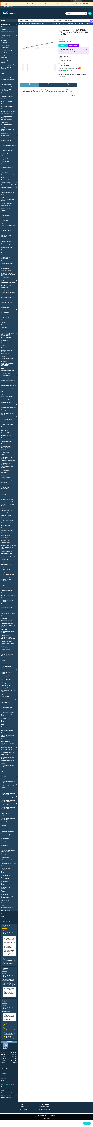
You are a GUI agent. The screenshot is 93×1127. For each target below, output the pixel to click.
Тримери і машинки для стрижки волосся (6, 93)
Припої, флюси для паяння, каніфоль (7, 200)
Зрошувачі (3, 763)
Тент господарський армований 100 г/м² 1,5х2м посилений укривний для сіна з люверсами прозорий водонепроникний (9, 992)
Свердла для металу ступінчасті (6, 604)
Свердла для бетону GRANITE (8, 704)
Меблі (2, 252)
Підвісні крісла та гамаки (7, 319)
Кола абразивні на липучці (7, 730)
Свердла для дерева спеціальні (6, 869)
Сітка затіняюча (5, 40)
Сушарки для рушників (6, 310)
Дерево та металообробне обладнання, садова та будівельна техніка (7, 334)
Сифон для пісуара (5, 238)
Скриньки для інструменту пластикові (7, 32)
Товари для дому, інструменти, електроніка (7, 727)
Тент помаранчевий (6, 679)
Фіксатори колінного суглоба (8, 111)
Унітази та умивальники (7, 405)
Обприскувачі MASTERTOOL (7, 358)
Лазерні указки (4, 122)
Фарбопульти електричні (7, 396)
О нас (42, 20)
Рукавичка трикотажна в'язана (8, 407)
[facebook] (72, 95)
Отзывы (3, 916)
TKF (2, 37)
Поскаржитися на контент (42, 1116)
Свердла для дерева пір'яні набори (7, 744)
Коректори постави (5, 215)
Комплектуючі (4, 732)
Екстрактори (4, 482)
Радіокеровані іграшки (6, 641)
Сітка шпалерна (5, 213)
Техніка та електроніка (6, 375)
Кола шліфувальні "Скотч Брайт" (7, 548)
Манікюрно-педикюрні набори (8, 65)
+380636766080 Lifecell (44, 1107)
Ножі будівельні (5, 312)
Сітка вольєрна (4, 143)
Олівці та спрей (5, 249)
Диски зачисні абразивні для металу (8, 790)
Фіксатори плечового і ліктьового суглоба (6, 244)
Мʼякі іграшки (4, 55)
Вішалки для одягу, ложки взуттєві (7, 632)
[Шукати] (85, 13)
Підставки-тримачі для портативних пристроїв (6, 76)
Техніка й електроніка (6, 241)
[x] (74, 95)
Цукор (2, 73)
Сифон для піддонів (6, 270)
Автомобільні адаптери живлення (6, 117)
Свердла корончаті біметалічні (8, 583)
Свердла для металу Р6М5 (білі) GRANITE (7, 647)
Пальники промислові (6, 510)
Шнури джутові (5, 779)
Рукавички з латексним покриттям (6, 458)
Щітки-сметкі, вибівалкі (6, 342)
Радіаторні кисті (5, 618)
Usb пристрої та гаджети (7, 150)
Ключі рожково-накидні (6, 435)
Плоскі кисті (4, 356)
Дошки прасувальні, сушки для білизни (8, 557)
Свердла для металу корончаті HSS (6, 828)
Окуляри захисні (5, 394)
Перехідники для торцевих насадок (7, 505)
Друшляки (3, 694)
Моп (2, 769)
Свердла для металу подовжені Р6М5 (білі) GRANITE (8, 638)
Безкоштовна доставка (65, 60)
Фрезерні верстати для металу (6, 351)
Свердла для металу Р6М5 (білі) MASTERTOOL (7, 655)
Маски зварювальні (5, 525)
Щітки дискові (4, 287)
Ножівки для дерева (6, 441)
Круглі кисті (4, 629)
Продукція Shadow (5, 182)
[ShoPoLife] (5, 13)
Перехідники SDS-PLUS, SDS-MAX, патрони (8, 682)
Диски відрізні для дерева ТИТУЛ (7, 766)
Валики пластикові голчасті (7, 530)
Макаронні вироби (5, 153)
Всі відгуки (9, 1041)
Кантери (3, 177)
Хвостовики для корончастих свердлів (8, 691)
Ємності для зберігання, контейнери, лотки (7, 388)
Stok (2, 391)
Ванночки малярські (6, 522)
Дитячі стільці (4, 537)
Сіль (2, 771)
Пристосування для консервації (5, 427)
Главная (21, 20)
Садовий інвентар (5, 383)
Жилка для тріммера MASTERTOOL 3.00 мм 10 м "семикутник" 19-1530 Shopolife (9, 952)
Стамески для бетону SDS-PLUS (7, 676)
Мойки (2, 280)
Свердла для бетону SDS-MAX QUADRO (40, 23)
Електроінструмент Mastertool (8, 670)
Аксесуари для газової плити (8, 71)
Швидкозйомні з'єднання (7, 738)
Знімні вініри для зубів (6, 124)
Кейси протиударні (5, 373)
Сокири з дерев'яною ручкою (8, 532)
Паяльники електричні (6, 590)
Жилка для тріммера (6, 515)
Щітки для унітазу (5, 838)
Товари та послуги (25, 23)
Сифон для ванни (5, 161)
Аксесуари (3, 29)
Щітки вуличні (4, 894)
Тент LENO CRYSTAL (6, 702)
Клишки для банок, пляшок (7, 512)
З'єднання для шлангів (6, 749)
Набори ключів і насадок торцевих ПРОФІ (7, 580)
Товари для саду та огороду (8, 785)
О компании (22, 1111)
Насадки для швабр (5, 875)
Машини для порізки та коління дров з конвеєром (7, 330)
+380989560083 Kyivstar (44, 1106)
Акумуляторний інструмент (7, 907)
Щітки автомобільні (6, 140)
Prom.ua (53, 1115)
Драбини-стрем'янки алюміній (8, 145)
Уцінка (2, 905)
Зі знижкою (3, 26)
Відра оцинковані (5, 754)
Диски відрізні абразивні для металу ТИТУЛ (8, 819)
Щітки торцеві (4, 340)
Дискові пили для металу (7, 378)
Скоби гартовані (5, 317)
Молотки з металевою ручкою (8, 587)
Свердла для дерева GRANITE (8, 567)
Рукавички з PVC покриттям (7, 432)
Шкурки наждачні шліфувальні (8, 517)
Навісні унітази (4, 172)
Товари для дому (5, 813)
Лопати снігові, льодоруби (7, 203)
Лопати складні (5, 559)
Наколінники (4, 327)
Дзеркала (3, 218)
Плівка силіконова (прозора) (7, 192)
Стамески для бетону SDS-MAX (7, 667)
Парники (3, 585)
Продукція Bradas (5, 696)
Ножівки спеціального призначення (6, 464)
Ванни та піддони (5, 135)
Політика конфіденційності (55, 1116)
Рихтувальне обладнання (7, 96)
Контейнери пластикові (6, 247)
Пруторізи (3, 787)
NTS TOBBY (4, 210)
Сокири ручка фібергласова (7, 831)
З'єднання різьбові (5, 741)
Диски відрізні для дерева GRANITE (7, 758)
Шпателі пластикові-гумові (7, 652)
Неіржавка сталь (5, 47)
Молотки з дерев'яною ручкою (8, 595)
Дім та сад (3, 322)
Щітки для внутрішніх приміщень (6, 888)
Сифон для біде (5, 60)
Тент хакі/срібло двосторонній (8, 688)
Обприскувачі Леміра (6, 649)
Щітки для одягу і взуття (7, 881)
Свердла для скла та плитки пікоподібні (8, 854)
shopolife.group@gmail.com (10, 1095)
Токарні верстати (5, 452)
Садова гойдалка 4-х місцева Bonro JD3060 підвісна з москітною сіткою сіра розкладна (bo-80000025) (9, 1016)
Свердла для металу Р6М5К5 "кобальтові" (8, 626)
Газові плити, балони (6, 230)
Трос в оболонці (5, 811)
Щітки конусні (4, 315)
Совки (2, 368)
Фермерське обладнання (7, 747)
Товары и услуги (29, 20)
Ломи (2, 197)
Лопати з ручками (5, 774)
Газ (2, 82)
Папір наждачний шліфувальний (5, 488)
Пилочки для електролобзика (8, 225)
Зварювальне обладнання (7, 370)
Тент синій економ (5, 260)
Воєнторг (3, 416)
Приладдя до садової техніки (8, 292)
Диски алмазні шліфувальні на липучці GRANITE (8, 878)
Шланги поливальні (6, 402)
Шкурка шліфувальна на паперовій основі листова (7, 158)
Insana (2, 155)
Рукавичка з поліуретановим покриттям (8, 438)
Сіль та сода (4, 233)
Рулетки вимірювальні (6, 419)
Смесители (4, 361)
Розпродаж (4, 527)
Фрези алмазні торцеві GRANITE (6, 884)
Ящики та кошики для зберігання (6, 68)
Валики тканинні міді (6, 228)
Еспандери (3, 103)
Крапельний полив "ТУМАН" (7, 643)
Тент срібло (4, 52)
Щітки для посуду (5, 845)
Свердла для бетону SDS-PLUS (8, 184)
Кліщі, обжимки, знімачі (6, 816)
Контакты (48, 20)
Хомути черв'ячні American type (8, 385)
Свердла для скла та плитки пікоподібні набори (8, 851)
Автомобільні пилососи (6, 119)
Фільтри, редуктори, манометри (6, 236)
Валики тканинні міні (6, 564)
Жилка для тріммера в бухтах (8, 502)
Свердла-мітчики (5, 900)
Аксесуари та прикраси (6, 620)
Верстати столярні (5, 353)
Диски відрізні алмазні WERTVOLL (6, 891)
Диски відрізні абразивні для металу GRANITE (8, 808)
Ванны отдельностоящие (7, 424)
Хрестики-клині (5, 254)
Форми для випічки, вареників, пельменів (8, 410)
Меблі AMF (3, 776)
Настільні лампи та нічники (7, 79)
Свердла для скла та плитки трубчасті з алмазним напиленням (8, 842)
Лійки (2, 658)
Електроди (3, 449)
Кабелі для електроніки (6, 101)
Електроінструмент (6, 910)
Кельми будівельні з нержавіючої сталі (6, 663)
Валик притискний (5, 535)
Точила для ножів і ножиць (7, 574)
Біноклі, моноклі (5, 108)
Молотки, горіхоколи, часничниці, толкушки (6, 447)
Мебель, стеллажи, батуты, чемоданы (7, 797)
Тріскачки (3, 494)
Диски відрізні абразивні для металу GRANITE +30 (8, 801)
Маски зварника (5, 277)
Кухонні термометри (6, 98)
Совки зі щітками (5, 857)
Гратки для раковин (6, 685)
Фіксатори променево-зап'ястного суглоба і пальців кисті (8, 274)
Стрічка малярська (5, 508)
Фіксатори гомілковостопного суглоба (8, 164)
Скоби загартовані (5, 569)
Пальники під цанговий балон (8, 485)
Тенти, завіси (4, 42)
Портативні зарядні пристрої (8, 113)
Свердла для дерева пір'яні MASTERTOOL (7, 736)
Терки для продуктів (6, 477)
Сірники (3, 305)
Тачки (2, 615)
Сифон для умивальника (7, 302)
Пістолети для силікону (6, 707)
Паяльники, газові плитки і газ (8, 174)
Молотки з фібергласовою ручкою (7, 414)
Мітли (2, 724)
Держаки (3, 660)
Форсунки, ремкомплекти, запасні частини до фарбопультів (7, 364)
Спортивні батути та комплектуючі (6, 90)
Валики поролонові (5, 540)
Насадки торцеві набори (7, 520)
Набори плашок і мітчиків (7, 499)
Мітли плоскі (4, 265)
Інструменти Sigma (5, 718)
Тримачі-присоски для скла (7, 295)
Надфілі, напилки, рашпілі (7, 263)
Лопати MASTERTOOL (6, 138)
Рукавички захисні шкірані (7, 480)
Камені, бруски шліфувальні (7, 443)
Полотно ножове (5, 45)
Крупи (2, 194)
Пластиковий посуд (6, 577)
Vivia (2, 189)
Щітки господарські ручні (7, 847)
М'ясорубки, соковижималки (8, 460)
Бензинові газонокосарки (7, 169)
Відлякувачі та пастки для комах (7, 130)
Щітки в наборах (5, 268)
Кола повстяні (4, 430)
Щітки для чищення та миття (8, 760)
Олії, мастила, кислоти (6, 607)
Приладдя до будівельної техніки (7, 399)
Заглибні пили (4, 472)
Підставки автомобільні (7, 623)
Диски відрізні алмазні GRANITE (6, 822)
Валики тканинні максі (6, 553)
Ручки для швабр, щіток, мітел (8, 863)
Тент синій (3, 592)
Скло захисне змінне (6, 285)
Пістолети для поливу (6, 470)
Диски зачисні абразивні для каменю (8, 782)
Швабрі (3, 865)
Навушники (3, 345)
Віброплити (4, 475)
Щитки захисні (4, 57)
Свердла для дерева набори (8, 562)
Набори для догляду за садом (8, 380)
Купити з (71, 45)
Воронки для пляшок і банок (8, 597)
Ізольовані (3, 148)
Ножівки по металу (5, 421)
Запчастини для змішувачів (7, 106)
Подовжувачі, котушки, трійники (6, 673)
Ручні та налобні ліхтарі (6, 50)
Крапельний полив (5, 635)
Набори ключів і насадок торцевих (7, 601)
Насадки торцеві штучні (6, 551)
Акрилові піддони (5, 35)
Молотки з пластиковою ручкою (7, 610)
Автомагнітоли (4, 127)
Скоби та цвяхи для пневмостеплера (5, 258)
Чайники (3, 62)
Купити (63, 45)
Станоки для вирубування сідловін (7, 467)
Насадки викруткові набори (7, 709)
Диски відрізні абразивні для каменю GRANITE (8, 794)
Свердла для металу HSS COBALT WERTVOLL (7, 897)
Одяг (2, 223)
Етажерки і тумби (5, 179)
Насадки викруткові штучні (7, 712)
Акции (37, 20)
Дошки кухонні (4, 497)
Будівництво (4, 300)
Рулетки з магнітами (6, 205)
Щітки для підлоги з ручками (8, 282)
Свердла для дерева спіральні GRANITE (8, 721)
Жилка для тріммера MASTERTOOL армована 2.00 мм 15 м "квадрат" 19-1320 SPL (9, 938)
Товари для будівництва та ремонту (7, 804)
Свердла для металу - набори (8, 613)
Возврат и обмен (57, 20)
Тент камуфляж (5, 290)
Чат (88, 1123)
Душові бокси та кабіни (6, 187)
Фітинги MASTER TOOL (6, 337)
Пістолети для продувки (7, 324)
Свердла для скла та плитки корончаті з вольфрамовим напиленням (8, 835)
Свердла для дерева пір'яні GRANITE (7, 872)
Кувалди (3, 572)
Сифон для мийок (5, 208)
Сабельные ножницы (6, 133)
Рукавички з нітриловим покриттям (7, 491)
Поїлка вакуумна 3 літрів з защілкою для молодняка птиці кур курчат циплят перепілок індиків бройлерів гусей (9, 946)
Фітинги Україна (5, 307)
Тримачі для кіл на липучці (7, 752)
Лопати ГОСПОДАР (5, 542)
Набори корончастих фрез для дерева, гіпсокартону (8, 860)
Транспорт (3, 825)
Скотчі (2, 454)
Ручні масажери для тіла (7, 86)
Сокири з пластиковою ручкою (8, 545)
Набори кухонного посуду (7, 167)
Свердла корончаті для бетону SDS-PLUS (8, 699)
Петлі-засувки (4, 220)
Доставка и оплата (67, 20)
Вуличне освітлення (6, 84)
